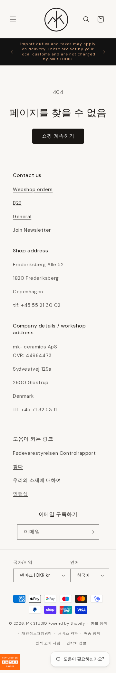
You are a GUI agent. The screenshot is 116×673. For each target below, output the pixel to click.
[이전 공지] (12, 52)
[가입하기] (92, 532)
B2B (17, 203)
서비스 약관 (68, 633)
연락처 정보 (76, 643)
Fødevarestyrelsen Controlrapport (54, 453)
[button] (13, 19)
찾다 (18, 466)
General (22, 216)
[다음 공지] (104, 52)
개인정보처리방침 (37, 633)
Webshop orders (33, 189)
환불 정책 (99, 623)
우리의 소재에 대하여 (37, 480)
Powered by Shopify (66, 623)
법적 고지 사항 (48, 643)
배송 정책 (92, 633)
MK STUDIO (37, 623)
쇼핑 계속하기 (58, 136)
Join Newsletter (32, 230)
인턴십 (20, 494)
